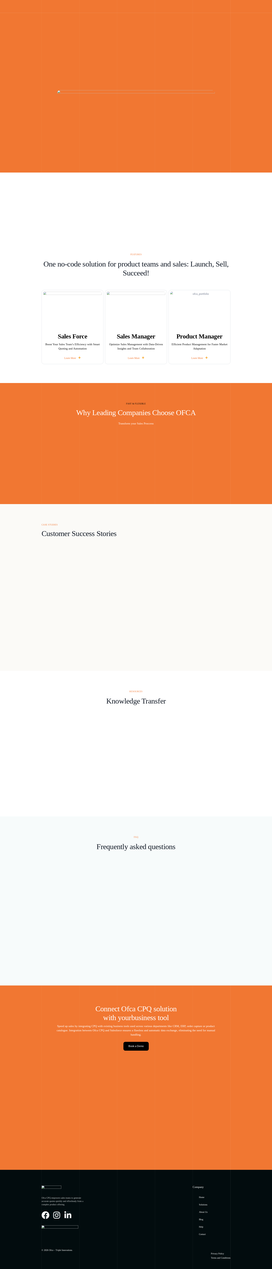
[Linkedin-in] (68, 1215)
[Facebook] (45, 1215)
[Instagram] (57, 1215)
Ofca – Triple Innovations (60, 1250)
